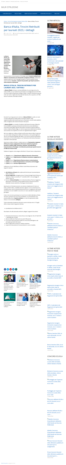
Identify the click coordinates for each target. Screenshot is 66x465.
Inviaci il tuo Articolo (24, 1)
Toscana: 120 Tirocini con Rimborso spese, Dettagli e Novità (22, 304)
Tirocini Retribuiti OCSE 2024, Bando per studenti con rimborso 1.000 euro (35, 304)
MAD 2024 (57, 13)
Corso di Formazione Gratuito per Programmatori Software (9, 304)
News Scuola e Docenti (31, 13)
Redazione (8, 1)
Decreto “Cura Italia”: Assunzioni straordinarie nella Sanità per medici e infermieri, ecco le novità (9, 287)
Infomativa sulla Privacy (14, 1)
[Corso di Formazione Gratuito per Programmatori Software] (9, 297)
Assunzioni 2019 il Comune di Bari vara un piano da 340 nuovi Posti (22, 285)
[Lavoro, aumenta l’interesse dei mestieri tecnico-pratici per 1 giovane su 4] (35, 278)
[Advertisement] (22, 46)
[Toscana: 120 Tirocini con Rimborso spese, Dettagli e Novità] (22, 297)
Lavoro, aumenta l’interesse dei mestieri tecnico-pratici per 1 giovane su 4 (35, 286)
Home (5, 21)
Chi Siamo (3, 1)
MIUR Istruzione (9, 7)
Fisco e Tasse (18, 13)
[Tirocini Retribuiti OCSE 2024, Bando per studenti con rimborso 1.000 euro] (35, 297)
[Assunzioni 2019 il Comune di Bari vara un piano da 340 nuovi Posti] (22, 278)
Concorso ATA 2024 (45, 13)
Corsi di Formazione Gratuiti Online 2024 (17, 21)
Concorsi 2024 (7, 13)
